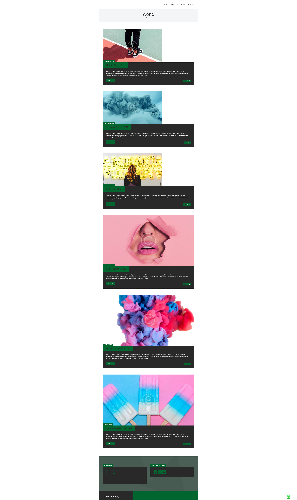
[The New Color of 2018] (132, 107)
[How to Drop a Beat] (132, 46)
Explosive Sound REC (116, 268)
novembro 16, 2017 (109, 123)
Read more (110, 80)
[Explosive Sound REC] (148, 240)
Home (141, 18)
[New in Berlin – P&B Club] (148, 320)
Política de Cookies (112, 471)
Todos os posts (148, 18)
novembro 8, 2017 (109, 185)
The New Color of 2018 (117, 127)
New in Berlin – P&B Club (118, 348)
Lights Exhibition (114, 189)
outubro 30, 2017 (108, 265)
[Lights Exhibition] (132, 169)
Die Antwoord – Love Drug (119, 428)
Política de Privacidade (113, 474)
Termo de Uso (110, 477)
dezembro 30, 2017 (109, 61)
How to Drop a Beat (115, 65)
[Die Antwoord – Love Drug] (148, 400)
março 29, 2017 (108, 344)
